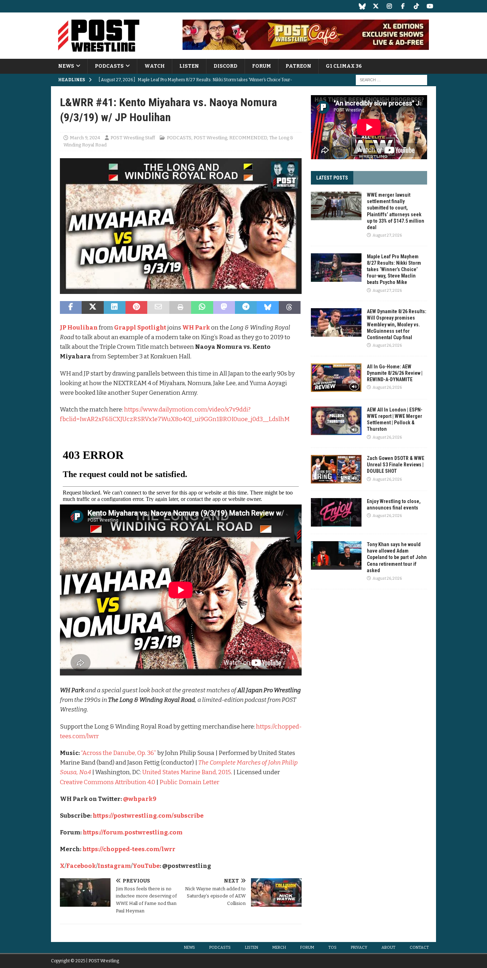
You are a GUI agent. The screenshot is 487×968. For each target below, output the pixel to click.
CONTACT (419, 947)
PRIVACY (359, 947)
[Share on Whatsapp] (202, 307)
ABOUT (388, 947)
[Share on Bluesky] (267, 307)
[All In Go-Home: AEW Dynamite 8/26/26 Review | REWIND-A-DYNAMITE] (336, 377)
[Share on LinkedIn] (114, 307)
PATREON (298, 66)
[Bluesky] (362, 6)
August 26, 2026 (387, 345)
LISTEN (189, 66)
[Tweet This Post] (92, 307)
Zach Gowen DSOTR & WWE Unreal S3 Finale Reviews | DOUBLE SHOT (395, 464)
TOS (332, 947)
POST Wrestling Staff (133, 137)
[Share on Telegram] (246, 307)
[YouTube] (430, 6)
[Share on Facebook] (71, 307)
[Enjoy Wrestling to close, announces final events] (336, 512)
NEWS (66, 66)
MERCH (279, 947)
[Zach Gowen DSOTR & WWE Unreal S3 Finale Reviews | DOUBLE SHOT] (336, 469)
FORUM (261, 66)
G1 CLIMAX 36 (344, 66)
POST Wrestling (210, 137)
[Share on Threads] (290, 307)
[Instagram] (389, 6)
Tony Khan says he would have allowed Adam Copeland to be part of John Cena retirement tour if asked (397, 557)
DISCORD (225, 66)
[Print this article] (180, 307)
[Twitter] (375, 6)
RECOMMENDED (248, 137)
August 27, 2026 (387, 235)
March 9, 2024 (85, 137)
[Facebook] (402, 6)
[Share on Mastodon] (224, 307)
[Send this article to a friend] (158, 307)
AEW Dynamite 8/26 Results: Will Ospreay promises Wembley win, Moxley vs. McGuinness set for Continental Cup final (396, 324)
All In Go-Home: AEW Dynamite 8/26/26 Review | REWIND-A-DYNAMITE (394, 373)
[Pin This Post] (136, 307)
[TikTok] (416, 6)
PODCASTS (109, 66)
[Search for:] (391, 80)
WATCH (154, 66)
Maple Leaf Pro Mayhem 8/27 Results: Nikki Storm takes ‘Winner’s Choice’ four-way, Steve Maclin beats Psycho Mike (394, 269)
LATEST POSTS (332, 178)
